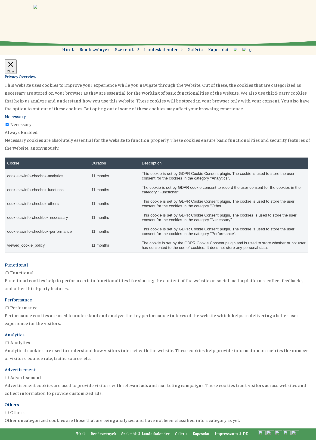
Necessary (20, 124)
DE (245, 433)
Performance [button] (18, 299)
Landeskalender (161, 50)
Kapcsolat (218, 50)
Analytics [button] (15, 334)
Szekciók (124, 50)
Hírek (68, 50)
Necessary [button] (15, 116)
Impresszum (226, 433)
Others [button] (12, 404)
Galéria (195, 50)
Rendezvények (94, 50)
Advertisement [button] (20, 369)
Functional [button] (16, 264)
